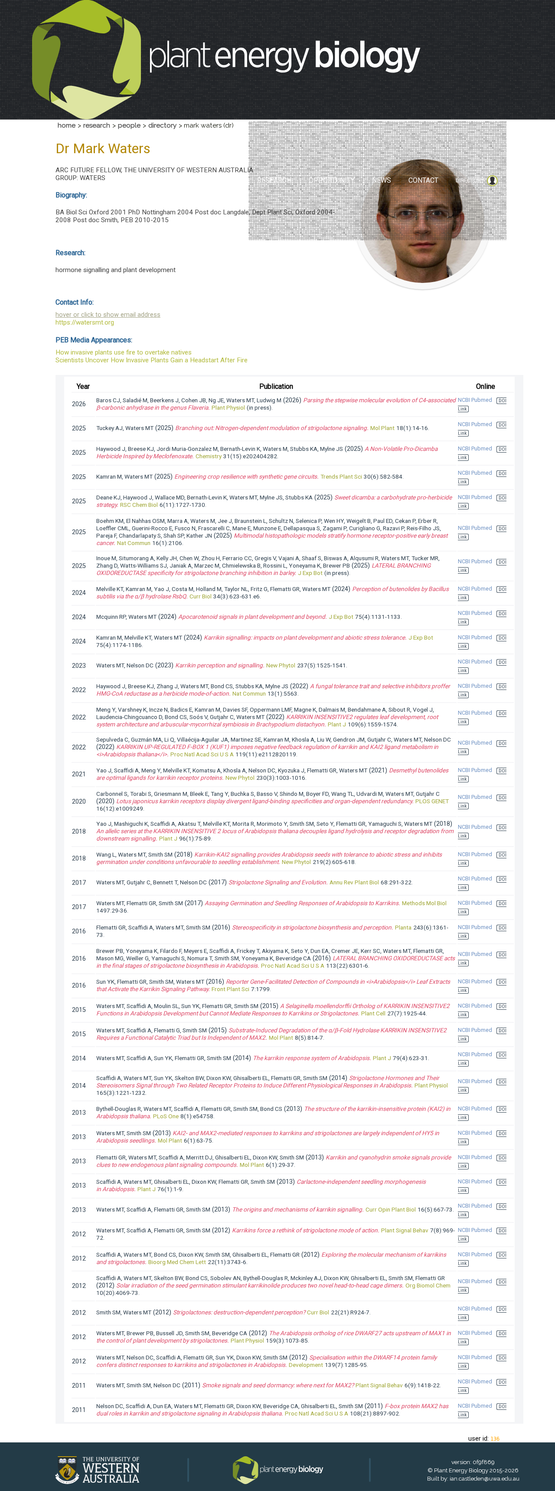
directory (162, 125)
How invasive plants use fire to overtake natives (124, 352)
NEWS (381, 180)
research (96, 125)
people (129, 125)
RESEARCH (274, 180)
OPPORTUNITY (332, 180)
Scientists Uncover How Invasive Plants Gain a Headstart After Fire (152, 360)
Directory (470, 180)
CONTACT (423, 180)
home (66, 125)
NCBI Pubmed (475, 400)
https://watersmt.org (85, 322)
